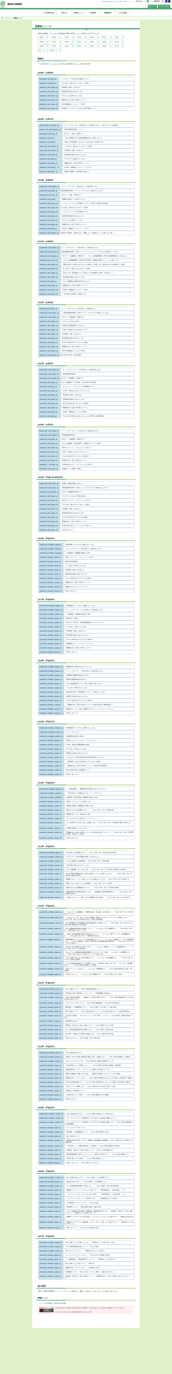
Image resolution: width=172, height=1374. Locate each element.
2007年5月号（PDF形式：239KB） (49, 1272)
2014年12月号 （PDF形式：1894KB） (50, 789)
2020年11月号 (48, 435)
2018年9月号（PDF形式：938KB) (49, 557)
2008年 (104, 46)
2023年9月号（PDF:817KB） (47, 260)
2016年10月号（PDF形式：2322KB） (50, 675)
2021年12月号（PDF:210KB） (48, 369)
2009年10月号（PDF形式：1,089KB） (50, 1122)
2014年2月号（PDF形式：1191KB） (49, 832)
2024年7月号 (47, 207)
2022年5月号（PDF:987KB (47, 338)
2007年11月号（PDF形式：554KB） (49, 1246)
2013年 (42, 46)
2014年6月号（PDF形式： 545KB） (49, 814)
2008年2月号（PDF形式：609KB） (49, 1222)
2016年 (92, 41)
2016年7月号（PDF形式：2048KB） (49, 688)
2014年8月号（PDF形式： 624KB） (49, 806)
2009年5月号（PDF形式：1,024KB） (49, 1146)
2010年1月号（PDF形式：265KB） (49, 1099)
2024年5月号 (47, 216)
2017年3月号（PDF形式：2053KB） (49, 643)
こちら (106, 1291)
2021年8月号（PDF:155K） (47, 386)
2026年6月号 (47, 87)
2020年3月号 (47, 460)
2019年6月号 (47, 509)
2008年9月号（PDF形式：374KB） (49, 1190)
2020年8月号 (47, 447)
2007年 (117, 46)
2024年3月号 (47, 224)
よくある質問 (122, 13)
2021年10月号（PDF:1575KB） (48, 378)
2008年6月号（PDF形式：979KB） (49, 1203)
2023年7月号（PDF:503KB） (47, 268)
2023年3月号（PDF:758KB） (47, 285)
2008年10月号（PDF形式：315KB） (49, 1186)
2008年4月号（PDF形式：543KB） (49, 1211)
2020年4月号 (47, 456)
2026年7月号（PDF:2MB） (47, 83)
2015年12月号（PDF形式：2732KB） (50, 728)
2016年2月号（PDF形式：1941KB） (49, 709)
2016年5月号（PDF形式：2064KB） (49, 696)
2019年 (54, 41)
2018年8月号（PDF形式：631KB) (49, 561)
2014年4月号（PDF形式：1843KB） (49, 822)
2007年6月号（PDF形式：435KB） (49, 1267)
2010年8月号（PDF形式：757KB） (49, 1069)
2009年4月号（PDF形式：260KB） (49, 1150)
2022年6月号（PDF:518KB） (47, 334)
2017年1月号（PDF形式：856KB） (49, 652)
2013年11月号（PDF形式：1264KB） (50, 856)
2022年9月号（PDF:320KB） (47, 321)
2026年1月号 (47, 108)
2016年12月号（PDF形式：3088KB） (50, 666)
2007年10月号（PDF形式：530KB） (49, 1251)
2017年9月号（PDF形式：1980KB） (49, 618)
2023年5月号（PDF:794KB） (47, 277)
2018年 (67, 41)
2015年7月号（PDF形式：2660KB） (49, 749)
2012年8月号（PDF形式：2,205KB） (49, 934)
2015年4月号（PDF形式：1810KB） (49, 761)
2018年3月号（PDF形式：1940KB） (49, 582)
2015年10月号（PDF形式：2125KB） (50, 736)
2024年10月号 (47, 195)
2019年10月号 (48, 492)
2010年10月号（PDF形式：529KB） (49, 1061)
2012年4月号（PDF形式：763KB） (49, 958)
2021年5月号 (47, 399)
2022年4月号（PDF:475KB (47, 342)
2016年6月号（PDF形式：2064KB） (49, 692)
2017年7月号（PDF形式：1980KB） (49, 626)
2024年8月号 (47, 203)
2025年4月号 (47, 159)
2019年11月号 (48, 487)
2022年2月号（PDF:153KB (47, 351)
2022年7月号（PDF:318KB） (47, 329)
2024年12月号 (48, 186)
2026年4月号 (47, 95)
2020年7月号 (47, 452)
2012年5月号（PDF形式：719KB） (49, 952)
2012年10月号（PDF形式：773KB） (49, 923)
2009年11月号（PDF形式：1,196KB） (50, 1118)
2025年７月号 (48, 146)
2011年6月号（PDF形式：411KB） (49, 1015)
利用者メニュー (79, 13)
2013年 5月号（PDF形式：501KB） (49, 883)
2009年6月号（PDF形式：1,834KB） (49, 1140)
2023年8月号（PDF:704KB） (47, 264)
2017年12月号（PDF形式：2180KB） (50, 605)
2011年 (67, 46)
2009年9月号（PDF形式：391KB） (49, 1127)
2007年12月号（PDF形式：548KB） (49, 1242)
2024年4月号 (47, 220)
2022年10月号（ (48, 317)
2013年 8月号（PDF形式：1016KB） (49, 869)
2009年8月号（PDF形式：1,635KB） (49, 1132)
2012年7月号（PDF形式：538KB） (49, 939)
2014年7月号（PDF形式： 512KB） (49, 810)
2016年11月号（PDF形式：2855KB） (50, 671)
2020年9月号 (47, 443)
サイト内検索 (118, 1)
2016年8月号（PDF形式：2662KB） (49, 683)
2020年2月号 (47, 464)
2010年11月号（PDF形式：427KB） (49, 1057)
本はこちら (41, 50)
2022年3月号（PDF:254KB (47, 346)
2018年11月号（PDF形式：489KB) (49, 548)
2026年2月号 (47, 104)
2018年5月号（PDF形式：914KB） (49, 574)
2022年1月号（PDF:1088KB (48, 355)
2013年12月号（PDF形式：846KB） (49, 852)
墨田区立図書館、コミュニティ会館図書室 (51, 33)
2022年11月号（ (48, 313)
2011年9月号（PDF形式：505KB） (49, 1003)
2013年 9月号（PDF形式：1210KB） (49, 865)
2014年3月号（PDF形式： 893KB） (49, 828)
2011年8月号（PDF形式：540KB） (49, 1007)
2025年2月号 (48, 167)
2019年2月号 (47, 525)
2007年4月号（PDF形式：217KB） (49, 1276)
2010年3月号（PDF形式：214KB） (49, 1090)
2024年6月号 (47, 212)
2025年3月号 (47, 163)
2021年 (117, 37)
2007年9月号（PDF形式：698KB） (49, 1255)
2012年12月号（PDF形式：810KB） (49, 912)
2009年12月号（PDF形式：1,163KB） (50, 1114)
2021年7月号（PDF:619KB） (47, 391)
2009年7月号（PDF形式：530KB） (49, 1136)
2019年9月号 (47, 496)
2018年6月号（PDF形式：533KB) (49, 570)
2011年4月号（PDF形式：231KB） (49, 1025)
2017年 (79, 41)
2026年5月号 (47, 91)
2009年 (92, 46)
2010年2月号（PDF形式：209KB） (49, 1095)
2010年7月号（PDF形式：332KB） (49, 1073)
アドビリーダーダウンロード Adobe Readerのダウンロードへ (72, 1311)
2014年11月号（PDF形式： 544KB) (49, 793)
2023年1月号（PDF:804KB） (47, 294)
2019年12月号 (48, 483)
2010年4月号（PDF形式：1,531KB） (49, 1086)
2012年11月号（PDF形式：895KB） (49, 917)
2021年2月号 (47, 412)
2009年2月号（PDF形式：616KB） (49, 1158)
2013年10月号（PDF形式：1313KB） (50, 861)
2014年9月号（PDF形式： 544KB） (49, 801)
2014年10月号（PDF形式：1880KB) (49, 797)
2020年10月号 (47, 439)
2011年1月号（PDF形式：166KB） (49, 1038)
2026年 (54, 37)
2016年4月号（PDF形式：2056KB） (49, 700)
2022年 (104, 37)
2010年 (79, 46)
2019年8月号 (47, 500)
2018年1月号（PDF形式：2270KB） (49, 591)
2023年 (92, 37)
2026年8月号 (47, 79)
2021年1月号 (47, 416)
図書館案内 (107, 13)
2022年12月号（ (47, 308)
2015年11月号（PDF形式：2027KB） (50, 732)
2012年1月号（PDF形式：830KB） (49, 974)
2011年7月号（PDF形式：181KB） (49, 1011)
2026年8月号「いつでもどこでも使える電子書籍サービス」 (64, 64)
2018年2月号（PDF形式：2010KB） (49, 586)
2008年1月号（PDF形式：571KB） (49, 1227)
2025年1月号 (47, 171)
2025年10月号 (47, 133)
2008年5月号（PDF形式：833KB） (49, 1207)
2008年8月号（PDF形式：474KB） (49, 1194)
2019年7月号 (47, 504)
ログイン (153, 6)
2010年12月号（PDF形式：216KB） (49, 1052)
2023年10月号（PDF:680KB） (48, 256)
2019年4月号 (47, 517)
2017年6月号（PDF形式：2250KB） (49, 631)
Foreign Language (108, 1)
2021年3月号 (47, 407)
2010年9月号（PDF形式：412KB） (49, 1065)
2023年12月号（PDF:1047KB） (48, 247)
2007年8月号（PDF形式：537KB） (49, 1259)
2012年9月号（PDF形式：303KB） (49, 928)
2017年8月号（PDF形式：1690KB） (49, 622)
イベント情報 (81, 33)
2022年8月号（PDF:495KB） (47, 325)
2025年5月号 (47, 154)
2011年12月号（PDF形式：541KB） (49, 989)
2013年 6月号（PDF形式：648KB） (49, 879)
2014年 (117, 41)
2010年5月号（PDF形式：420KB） (49, 1082)
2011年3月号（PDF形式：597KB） (49, 1029)
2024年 (79, 37)
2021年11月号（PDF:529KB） (48, 374)
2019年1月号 (47, 530)
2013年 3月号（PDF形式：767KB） (49, 887)
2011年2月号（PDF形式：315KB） (49, 1034)
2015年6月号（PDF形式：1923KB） (49, 753)
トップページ (7, 18)
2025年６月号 (48, 150)
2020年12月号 (48, 431)
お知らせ (64, 13)
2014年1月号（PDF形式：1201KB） (49, 838)
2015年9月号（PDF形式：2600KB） (49, 740)
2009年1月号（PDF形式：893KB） (49, 1162)
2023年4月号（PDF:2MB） (47, 281)
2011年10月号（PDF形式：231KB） (49, 997)
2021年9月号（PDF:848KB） (47, 382)
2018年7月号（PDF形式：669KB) (49, 565)
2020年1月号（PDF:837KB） (47, 468)
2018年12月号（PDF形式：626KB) (49, 544)
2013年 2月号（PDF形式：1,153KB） (50, 892)
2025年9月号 (47, 138)
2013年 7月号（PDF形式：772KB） (49, 873)
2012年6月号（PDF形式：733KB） (49, 947)
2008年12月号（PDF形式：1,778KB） (50, 1177)
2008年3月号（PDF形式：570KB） (49, 1216)
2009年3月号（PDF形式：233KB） (49, 1154)
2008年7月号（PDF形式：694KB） (49, 1198)
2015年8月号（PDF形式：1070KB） (49, 744)
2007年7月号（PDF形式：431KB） (49, 1263)
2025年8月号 (47, 142)
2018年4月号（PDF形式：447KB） (49, 578)
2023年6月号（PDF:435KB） (47, 273)
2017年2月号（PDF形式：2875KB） (49, 648)
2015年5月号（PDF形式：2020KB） (49, 757)
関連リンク (54, 50)
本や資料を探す (49, 13)
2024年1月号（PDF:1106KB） (48, 233)
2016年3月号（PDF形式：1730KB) (49, 704)
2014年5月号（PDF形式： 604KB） (49, 818)
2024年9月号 (47, 199)
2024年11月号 (47, 190)
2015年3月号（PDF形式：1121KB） (49, 765)
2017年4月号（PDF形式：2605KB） (49, 639)
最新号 (42, 37)
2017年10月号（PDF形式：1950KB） (50, 614)
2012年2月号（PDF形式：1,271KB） (49, 969)
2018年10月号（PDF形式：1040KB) (49, 553)
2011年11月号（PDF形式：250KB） (49, 993)
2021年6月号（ (47, 395)
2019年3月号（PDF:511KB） (47, 521)
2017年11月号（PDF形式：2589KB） (50, 610)
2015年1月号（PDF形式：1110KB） (49, 774)
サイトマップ (128, 1)
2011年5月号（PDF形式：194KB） (49, 1021)
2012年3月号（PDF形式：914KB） (49, 963)
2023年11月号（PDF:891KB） (48, 251)
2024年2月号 (47, 228)
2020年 (42, 41)
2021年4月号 (47, 403)
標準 (163, 1)
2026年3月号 (47, 100)
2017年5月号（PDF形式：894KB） (49, 635)
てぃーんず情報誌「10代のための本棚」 (54, 1303)
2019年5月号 (47, 513)
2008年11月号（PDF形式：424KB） (49, 1181)
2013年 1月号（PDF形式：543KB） (49, 897)
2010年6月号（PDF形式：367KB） (49, 1078)
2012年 (54, 46)
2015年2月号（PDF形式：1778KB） (49, 770)
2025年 (67, 37)
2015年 (104, 41)
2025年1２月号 (48, 125)
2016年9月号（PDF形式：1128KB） (49, 679)
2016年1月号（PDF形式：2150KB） (49, 713)
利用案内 (93, 13)
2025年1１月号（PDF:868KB (47, 129)
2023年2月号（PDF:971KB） (47, 289)
